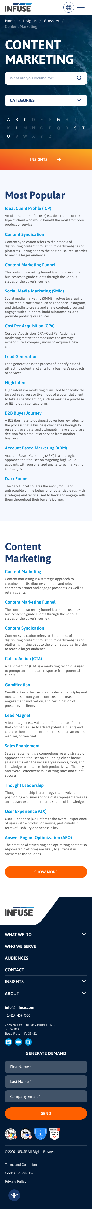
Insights (14, 981)
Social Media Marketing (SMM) (34, 290)
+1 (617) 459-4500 (17, 1015)
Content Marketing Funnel (30, 264)
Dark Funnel (17, 478)
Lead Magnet (17, 715)
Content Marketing (23, 571)
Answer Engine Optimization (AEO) (38, 837)
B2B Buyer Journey (23, 413)
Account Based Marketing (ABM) (36, 447)
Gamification (17, 684)
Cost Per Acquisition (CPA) (29, 325)
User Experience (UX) (25, 811)
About (12, 993)
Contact (14, 969)
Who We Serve (20, 946)
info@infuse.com (19, 1007)
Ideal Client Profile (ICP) (28, 208)
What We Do (18, 934)
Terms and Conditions (21, 1165)
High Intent (16, 382)
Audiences (16, 958)
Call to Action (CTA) (23, 658)
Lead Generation (21, 356)
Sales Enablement (22, 745)
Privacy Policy (15, 1182)
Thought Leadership (24, 785)
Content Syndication (24, 234)
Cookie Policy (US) (19, 1173)
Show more (46, 872)
